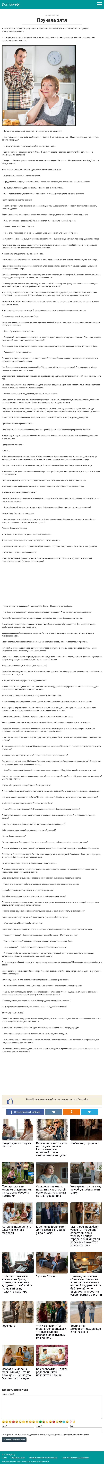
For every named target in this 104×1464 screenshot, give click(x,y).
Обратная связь (18, 1457)
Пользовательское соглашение (75, 1457)
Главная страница (52, 15)
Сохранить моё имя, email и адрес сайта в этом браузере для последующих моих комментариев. (46, 1435)
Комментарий (8, 1394)
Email (39, 1426)
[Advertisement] (52, 583)
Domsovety (11, 4)
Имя (4, 1426)
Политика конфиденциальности (43, 1457)
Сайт (72, 1426)
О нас (4, 1457)
